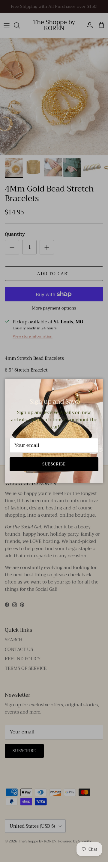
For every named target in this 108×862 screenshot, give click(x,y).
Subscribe (54, 464)
